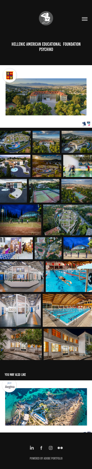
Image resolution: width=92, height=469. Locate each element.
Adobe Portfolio (53, 458)
